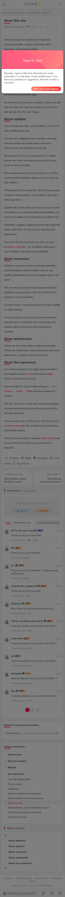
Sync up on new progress (46, 88)
